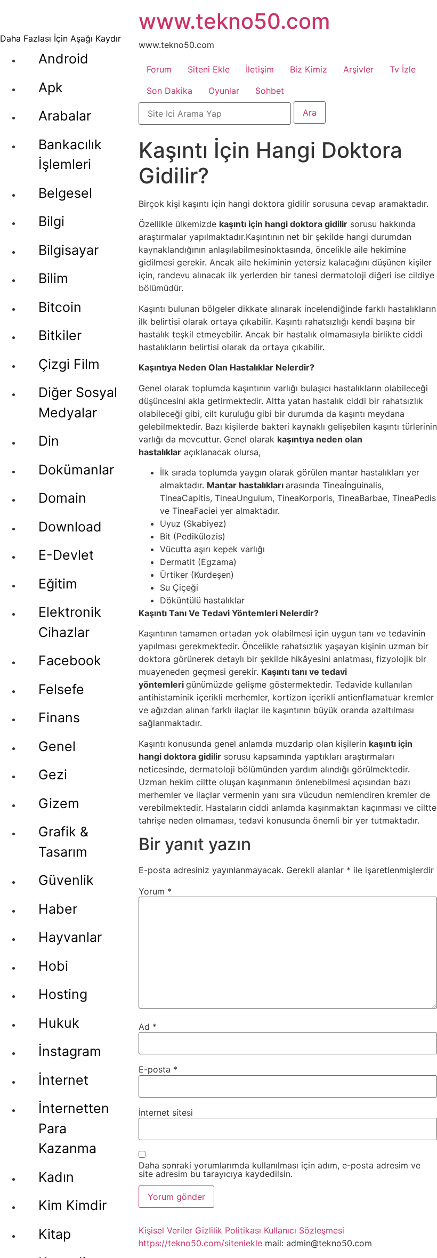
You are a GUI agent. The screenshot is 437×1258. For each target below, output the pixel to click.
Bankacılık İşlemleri (70, 154)
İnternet (63, 1080)
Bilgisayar (68, 250)
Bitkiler (60, 335)
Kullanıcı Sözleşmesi (304, 1230)
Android (63, 59)
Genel (57, 746)
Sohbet (269, 90)
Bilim (53, 278)
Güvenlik (66, 880)
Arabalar (64, 116)
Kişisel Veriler (165, 1230)
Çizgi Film (69, 364)
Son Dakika (169, 90)
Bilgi (51, 221)
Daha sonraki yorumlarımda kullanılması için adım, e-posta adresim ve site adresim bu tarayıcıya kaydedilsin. (279, 1169)
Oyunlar (223, 90)
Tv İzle (403, 69)
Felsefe (61, 689)
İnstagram (69, 1051)
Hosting (62, 994)
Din (48, 441)
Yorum (155, 891)
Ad (148, 1026)
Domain (62, 498)
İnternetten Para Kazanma (73, 1128)
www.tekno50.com (234, 21)
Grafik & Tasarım (63, 842)
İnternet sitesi (166, 1112)
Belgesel (65, 193)
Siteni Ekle (209, 69)
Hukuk (58, 1023)
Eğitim (57, 584)
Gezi (52, 775)
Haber (57, 909)
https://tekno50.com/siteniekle (200, 1243)
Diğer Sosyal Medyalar (77, 402)
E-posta (158, 1069)
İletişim (260, 69)
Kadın (56, 1177)
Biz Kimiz (308, 69)
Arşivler (358, 69)
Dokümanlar (76, 470)
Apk (50, 87)
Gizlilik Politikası (228, 1230)
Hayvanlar (70, 937)
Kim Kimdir (72, 1205)
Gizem (58, 803)
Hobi (53, 966)
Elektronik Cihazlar (69, 622)
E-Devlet (66, 555)
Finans (59, 717)
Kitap (54, 1234)
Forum (159, 69)
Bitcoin (60, 307)
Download (70, 527)
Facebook (69, 660)
